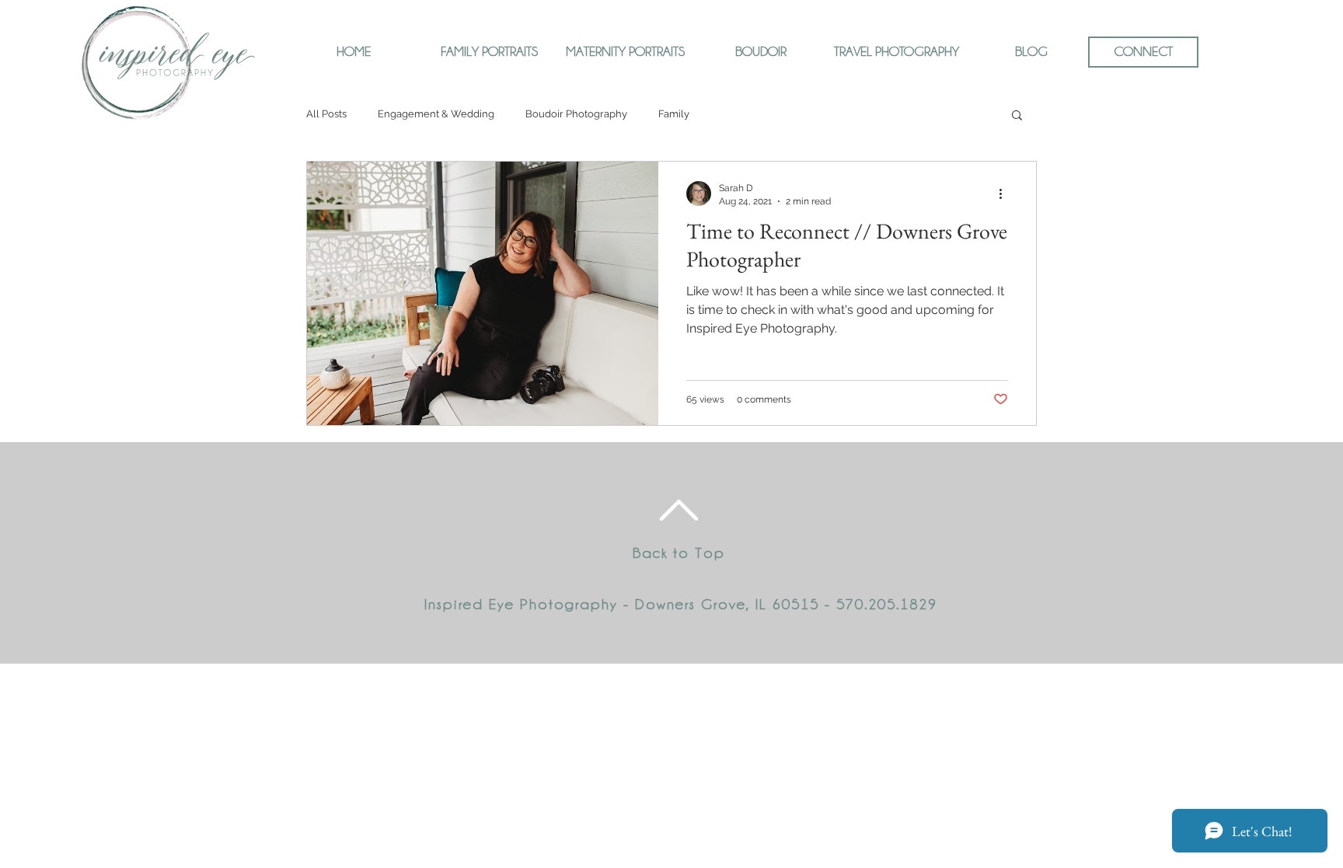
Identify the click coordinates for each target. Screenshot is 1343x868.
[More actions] (1005, 193)
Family (673, 114)
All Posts (326, 114)
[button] (1017, 116)
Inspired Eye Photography (521, 604)
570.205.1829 (886, 604)
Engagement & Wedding (436, 114)
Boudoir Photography (576, 114)
